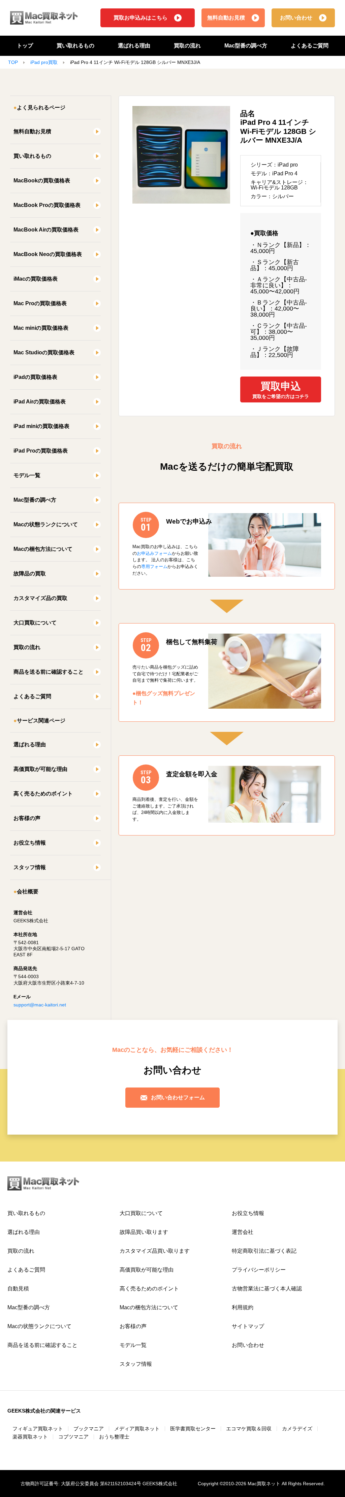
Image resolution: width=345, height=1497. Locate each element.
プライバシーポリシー (259, 1270)
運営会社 (242, 1232)
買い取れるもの (75, 45)
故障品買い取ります (144, 1232)
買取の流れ (187, 45)
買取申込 (280, 390)
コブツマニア (73, 1436)
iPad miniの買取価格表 (41, 426)
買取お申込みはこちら (140, 18)
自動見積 (18, 1288)
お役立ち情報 (29, 843)
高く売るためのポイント (43, 793)
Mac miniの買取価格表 (40, 328)
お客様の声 (26, 818)
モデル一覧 (26, 475)
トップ (25, 45)
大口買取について (35, 623)
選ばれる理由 (134, 45)
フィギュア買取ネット (37, 1428)
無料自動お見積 (226, 18)
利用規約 (242, 1307)
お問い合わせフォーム (178, 1097)
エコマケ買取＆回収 (249, 1428)
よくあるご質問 (309, 45)
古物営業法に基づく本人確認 (267, 1288)
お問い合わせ (296, 18)
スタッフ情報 (29, 867)
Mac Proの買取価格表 (40, 303)
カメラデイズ (297, 1428)
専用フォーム (154, 566)
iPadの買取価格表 (35, 377)
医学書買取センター (193, 1428)
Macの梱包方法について (42, 549)
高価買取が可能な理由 (40, 769)
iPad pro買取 (44, 62)
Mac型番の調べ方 (245, 45)
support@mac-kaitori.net (39, 1004)
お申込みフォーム (154, 553)
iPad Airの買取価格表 (39, 401)
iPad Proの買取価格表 (40, 451)
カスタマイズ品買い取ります (155, 1251)
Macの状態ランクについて (45, 524)
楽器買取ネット (30, 1436)
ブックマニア (88, 1428)
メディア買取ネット (137, 1428)
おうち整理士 (114, 1436)
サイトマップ (248, 1326)
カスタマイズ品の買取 (40, 598)
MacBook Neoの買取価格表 (47, 254)
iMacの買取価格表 (35, 279)
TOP (13, 62)
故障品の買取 (29, 573)
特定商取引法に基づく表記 (264, 1251)
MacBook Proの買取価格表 (47, 205)
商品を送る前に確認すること (48, 672)
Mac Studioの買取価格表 (43, 352)
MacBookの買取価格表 (41, 180)
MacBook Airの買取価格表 (46, 230)
